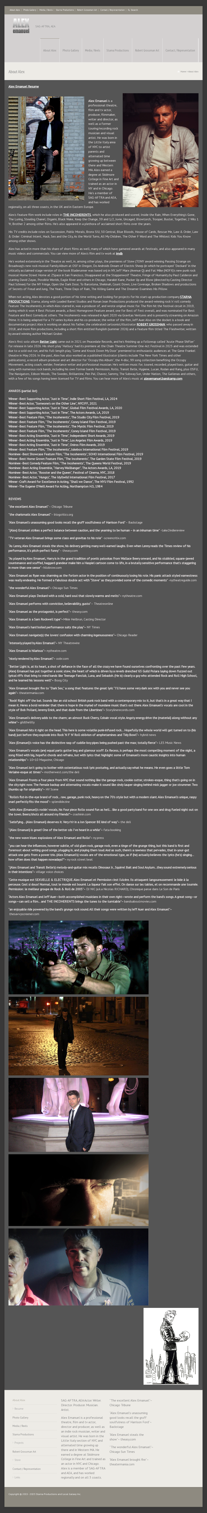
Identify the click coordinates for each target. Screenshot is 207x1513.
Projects (19, 1442)
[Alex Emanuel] (20, 26)
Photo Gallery (29, 10)
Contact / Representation (112, 10)
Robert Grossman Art (87, 10)
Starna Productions (65, 10)
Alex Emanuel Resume (23, 86)
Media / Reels (46, 10)
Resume (19, 1408)
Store (18, 1460)
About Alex (15, 10)
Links (17, 1477)
